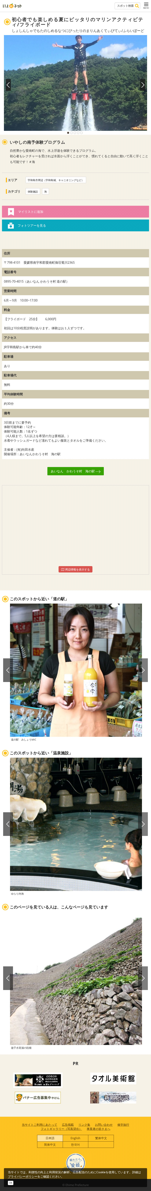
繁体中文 (101, 1138)
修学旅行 (123, 1125)
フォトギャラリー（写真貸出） (61, 1129)
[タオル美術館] (113, 1078)
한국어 (75, 1144)
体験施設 (33, 191)
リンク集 (84, 1125)
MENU (146, 8)
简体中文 (50, 1144)
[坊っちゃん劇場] (113, 1097)
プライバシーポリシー (22, 1176)
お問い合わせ (104, 1125)
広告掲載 (68, 1125)
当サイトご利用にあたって (39, 1125)
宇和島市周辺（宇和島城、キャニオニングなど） (56, 180)
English (75, 1138)
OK (10, 1182)
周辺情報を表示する (77, 569)
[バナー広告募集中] (38, 1097)
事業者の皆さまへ (98, 1129)
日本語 (50, 1138)
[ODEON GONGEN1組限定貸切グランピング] (38, 1079)
